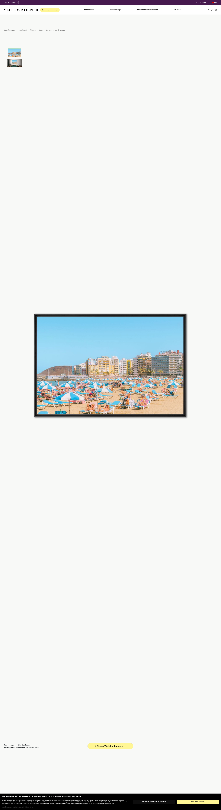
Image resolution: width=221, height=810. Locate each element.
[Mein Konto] (208, 10)
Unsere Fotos (88, 10)
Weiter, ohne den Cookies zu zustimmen (154, 801)
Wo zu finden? (11, 3)
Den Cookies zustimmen (198, 801)
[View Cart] (215, 10)
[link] (21, 10)
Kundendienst (201, 3)
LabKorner (177, 10)
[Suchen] (56, 10)
